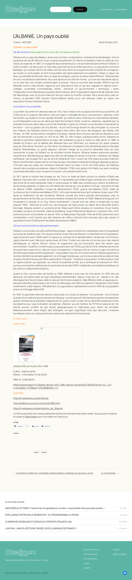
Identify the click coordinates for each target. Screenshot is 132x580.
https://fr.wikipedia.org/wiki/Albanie (31, 398)
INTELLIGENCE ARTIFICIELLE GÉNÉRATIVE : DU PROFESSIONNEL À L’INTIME (42, 515)
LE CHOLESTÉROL (108, 473)
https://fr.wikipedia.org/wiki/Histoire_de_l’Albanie (38, 408)
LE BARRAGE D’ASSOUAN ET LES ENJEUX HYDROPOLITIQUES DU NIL (38, 521)
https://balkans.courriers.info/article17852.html (36, 403)
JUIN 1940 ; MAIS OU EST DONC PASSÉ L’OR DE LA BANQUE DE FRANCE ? (41, 528)
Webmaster (31, 416)
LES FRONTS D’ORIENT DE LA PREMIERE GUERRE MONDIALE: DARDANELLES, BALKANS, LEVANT (55, 473)
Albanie (36, 452)
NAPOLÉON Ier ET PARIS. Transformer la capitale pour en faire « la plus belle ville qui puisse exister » (55, 508)
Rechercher (80, 9)
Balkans (44, 452)
